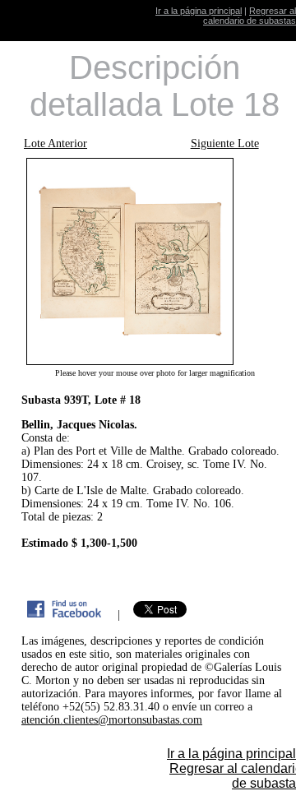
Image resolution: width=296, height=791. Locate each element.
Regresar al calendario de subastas (249, 15)
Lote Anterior (55, 143)
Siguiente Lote (225, 143)
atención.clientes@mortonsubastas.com (111, 720)
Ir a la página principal (198, 11)
